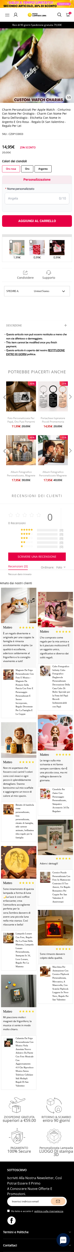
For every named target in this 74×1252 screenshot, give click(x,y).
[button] (4, 405)
